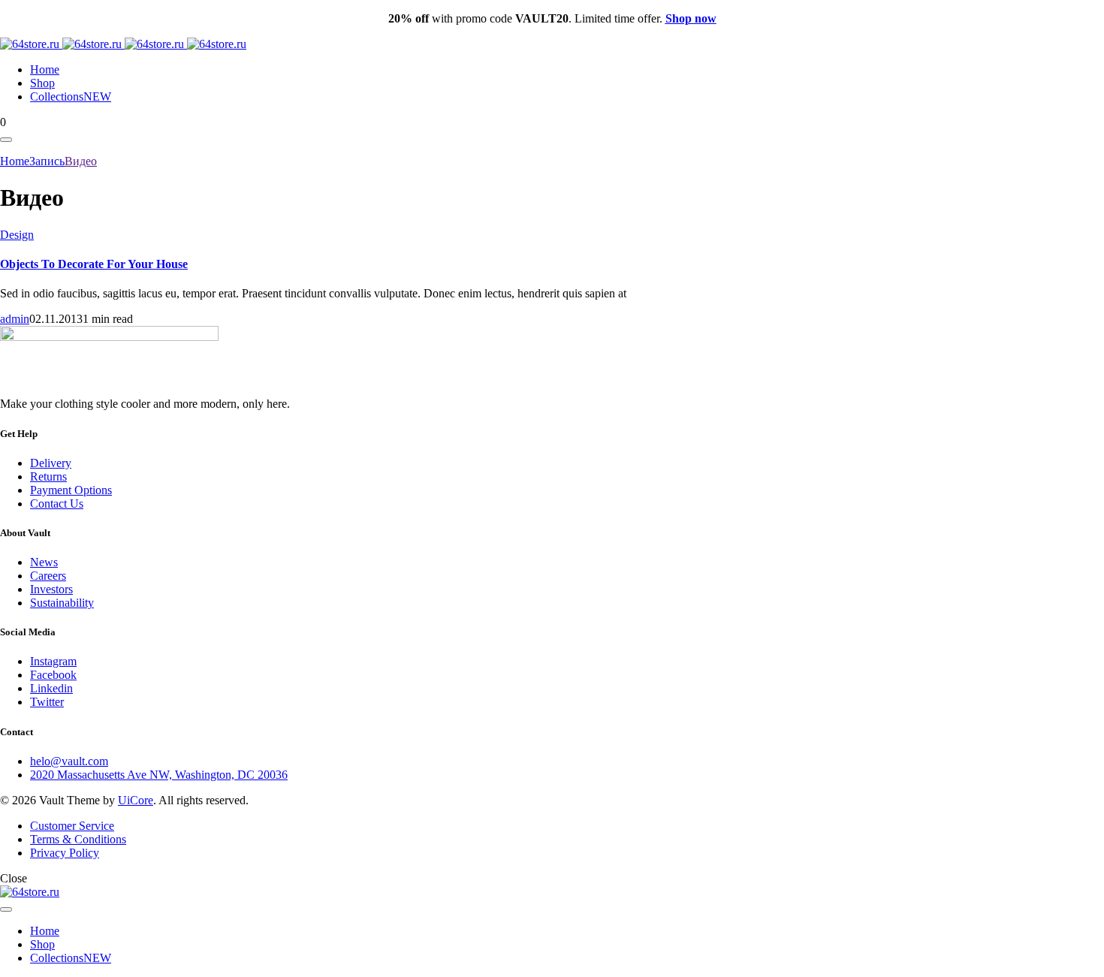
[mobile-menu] (6, 139)
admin (14, 318)
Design (17, 234)
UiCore (135, 800)
